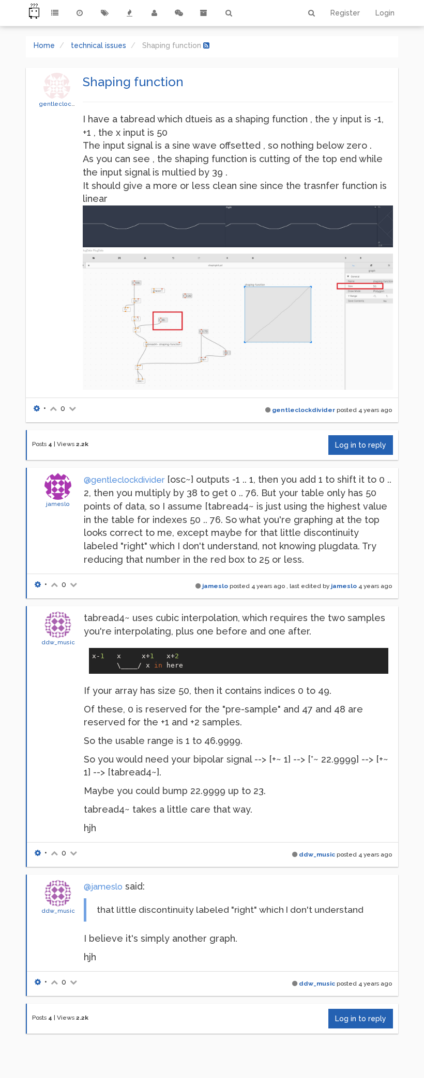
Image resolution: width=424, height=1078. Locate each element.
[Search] (228, 13)
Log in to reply (360, 445)
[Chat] (178, 13)
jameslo (58, 504)
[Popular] (129, 13)
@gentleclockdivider (124, 480)
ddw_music (58, 642)
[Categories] (54, 13)
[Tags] (104, 13)
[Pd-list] (203, 13)
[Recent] (79, 13)
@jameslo (103, 887)
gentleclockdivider (67, 103)
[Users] (154, 13)
